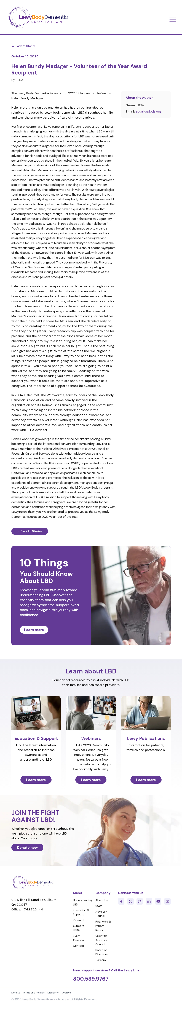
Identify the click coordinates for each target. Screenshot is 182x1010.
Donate (15, 992)
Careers (100, 960)
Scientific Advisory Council (101, 940)
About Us (101, 900)
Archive (66, 992)
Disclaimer (53, 992)
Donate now (27, 847)
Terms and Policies (34, 992)
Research (79, 920)
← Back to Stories (29, 531)
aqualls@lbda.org (148, 111)
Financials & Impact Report (103, 926)
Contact (78, 946)
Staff (98, 906)
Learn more (34, 629)
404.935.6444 (32, 909)
